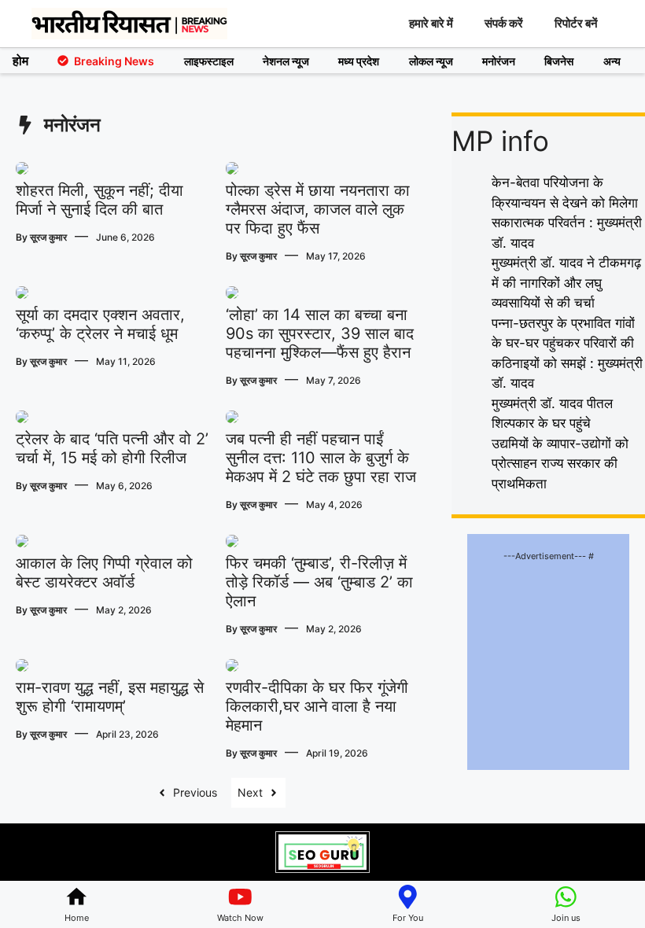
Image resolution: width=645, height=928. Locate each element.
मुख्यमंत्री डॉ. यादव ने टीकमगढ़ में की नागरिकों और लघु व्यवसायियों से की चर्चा (566, 283)
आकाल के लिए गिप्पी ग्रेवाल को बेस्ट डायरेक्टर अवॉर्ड (104, 572)
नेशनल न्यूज (286, 61)
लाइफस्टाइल (209, 61)
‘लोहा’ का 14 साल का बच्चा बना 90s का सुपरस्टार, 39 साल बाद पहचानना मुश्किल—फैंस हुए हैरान (320, 333)
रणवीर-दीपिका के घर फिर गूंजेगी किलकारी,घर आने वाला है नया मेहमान (317, 706)
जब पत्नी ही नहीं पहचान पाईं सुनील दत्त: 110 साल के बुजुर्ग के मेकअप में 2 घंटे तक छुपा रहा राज (321, 457)
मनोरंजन (498, 61)
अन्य (612, 61)
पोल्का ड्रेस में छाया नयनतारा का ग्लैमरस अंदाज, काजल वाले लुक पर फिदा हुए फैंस (318, 209)
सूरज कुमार (48, 237)
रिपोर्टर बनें (576, 23)
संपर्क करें (504, 23)
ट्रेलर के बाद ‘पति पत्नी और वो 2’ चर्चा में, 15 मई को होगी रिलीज (112, 448)
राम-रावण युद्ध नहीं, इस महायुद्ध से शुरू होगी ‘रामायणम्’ (110, 697)
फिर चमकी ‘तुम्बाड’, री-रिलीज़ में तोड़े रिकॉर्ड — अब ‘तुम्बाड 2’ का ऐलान (319, 582)
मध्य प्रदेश (358, 61)
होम (20, 60)
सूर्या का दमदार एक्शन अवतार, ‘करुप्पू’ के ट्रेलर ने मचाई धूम (100, 324)
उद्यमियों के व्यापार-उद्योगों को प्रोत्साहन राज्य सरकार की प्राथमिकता (560, 464)
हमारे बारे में (431, 23)
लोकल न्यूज (431, 61)
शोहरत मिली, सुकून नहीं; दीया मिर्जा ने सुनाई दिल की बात (99, 200)
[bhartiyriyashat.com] (129, 23)
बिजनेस (558, 61)
